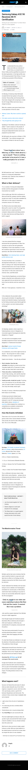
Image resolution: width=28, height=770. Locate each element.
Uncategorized (5, 10)
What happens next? (9, 90)
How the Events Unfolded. (11, 86)
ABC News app (13, 657)
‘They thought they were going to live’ (11, 120)
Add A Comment (14, 752)
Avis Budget (7, 449)
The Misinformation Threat (12, 88)
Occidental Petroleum (19, 447)
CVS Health (10, 447)
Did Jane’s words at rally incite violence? (12, 118)
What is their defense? (10, 85)
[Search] (26, 2)
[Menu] (2, 2)
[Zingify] (14, 2)
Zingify (8, 27)
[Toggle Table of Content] (17, 82)
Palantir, (9, 453)
